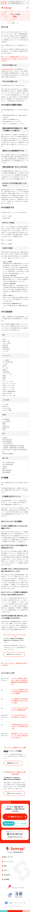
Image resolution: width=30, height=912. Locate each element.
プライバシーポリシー (19, 902)
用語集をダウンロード (13, 763)
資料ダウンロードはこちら (14, 654)
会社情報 (6, 879)
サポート (6, 870)
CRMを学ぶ (7, 875)
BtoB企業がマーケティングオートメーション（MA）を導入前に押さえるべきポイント (20, 735)
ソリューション (8, 861)
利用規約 (11, 902)
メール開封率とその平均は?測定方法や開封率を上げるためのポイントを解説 (19, 700)
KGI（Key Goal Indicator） (7, 69)
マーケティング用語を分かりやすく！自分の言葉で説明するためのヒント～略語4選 (19, 691)
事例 (5, 866)
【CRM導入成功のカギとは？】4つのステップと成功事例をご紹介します (19, 726)
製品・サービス (8, 857)
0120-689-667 (16, 834)
